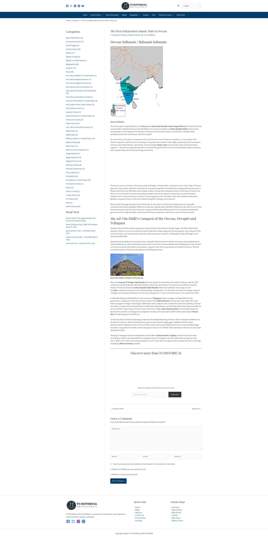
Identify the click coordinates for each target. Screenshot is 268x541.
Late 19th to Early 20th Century (78, 127)
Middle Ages (70, 135)
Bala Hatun (176, 518)
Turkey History (71, 195)
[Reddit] (73, 521)
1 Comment (115, 35)
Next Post (197, 409)
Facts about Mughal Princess (77, 83)
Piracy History (71, 172)
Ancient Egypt (71, 45)
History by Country (165, 15)
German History (72, 112)
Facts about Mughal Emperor (77, 79)
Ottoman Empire (72, 165)
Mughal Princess (72, 161)
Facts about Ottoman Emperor (78, 87)
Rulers (68, 187)
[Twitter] (71, 6)
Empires (146, 15)
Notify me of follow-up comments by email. (129, 469)
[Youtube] (82, 6)
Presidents (70, 176)
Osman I (175, 515)
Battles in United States (75, 60)
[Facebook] (67, 6)
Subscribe (175, 394)
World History (71, 206)
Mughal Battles (72, 153)
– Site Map (138, 521)
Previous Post (117, 409)
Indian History (71, 123)
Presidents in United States (76, 180)
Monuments (181, 15)
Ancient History (95, 15)
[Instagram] (75, 6)
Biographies (134, 15)
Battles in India (72, 57)
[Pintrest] (83, 521)
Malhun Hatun (177, 521)
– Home (137, 507)
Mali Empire (70, 131)
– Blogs (137, 510)
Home (85, 15)
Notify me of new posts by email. (125, 474)
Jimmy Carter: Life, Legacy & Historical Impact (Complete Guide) (81, 219)
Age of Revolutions (112, 15)
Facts (68, 72)
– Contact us (139, 515)
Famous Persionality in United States (80, 101)
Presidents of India (73, 184)
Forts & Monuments (74, 108)
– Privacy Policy (140, 518)
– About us (138, 512)
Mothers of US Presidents (76, 150)
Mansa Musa (177, 510)
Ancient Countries (73, 41)
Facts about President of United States (81, 91)
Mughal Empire (72, 157)
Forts (154, 15)
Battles (124, 15)
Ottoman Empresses (74, 169)
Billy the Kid (176, 512)
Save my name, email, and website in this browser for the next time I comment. (144, 464)
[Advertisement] (156, 169)
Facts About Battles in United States (80, 75)
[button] (178, 6)
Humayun (176, 507)
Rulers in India (71, 191)
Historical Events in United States (79, 116)
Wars (68, 203)
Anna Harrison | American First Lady (80, 243)
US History (70, 199)
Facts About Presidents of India (78, 97)
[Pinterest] (79, 6)
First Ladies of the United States (78, 104)
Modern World (71, 142)
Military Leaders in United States (78, 138)
